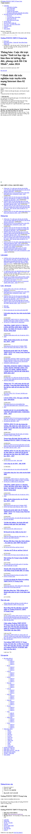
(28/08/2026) (18, 221)
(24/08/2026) (7, 226)
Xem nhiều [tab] (6, 307)
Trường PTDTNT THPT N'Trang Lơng (14, 38)
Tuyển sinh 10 (7, 21)
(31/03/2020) (7, 318)
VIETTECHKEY (18, 832)
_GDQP (9, 733)
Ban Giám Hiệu (11, 8)
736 (10, 652)
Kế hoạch (9, 15)
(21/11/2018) (7, 597)
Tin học (9, 706)
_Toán (8, 743)
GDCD (9, 671)
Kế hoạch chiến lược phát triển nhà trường (17, 13)
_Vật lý (9, 744)
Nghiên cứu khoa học (9, 747)
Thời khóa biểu (7, 26)
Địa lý (8, 665)
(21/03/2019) (7, 573)
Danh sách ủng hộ (11, 18)
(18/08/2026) (24, 234)
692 (10, 633)
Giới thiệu (6, 5)
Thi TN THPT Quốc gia (10, 23)
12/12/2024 (8, 68)
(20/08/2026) (22, 230)
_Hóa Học (9, 734)
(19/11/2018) (7, 562)
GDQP (9, 677)
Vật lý (8, 723)
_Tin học (9, 741)
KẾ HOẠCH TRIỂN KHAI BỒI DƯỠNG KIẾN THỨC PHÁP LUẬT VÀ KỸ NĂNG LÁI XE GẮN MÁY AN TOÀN (16, 278)
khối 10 (12, 713)
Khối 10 (12, 661)
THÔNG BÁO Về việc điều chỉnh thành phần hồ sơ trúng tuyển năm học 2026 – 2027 (17, 212)
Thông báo (6, 44)
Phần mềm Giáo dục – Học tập (11, 750)
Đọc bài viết (4, 70)
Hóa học (9, 683)
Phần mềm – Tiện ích (9, 749)
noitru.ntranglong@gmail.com (15, 814)
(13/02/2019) (7, 545)
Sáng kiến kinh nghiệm (9, 752)
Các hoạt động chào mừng (13, 17)
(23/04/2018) (7, 357)
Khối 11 (12, 662)
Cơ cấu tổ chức (11, 10)
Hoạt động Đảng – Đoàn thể (11, 42)
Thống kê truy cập (7, 784)
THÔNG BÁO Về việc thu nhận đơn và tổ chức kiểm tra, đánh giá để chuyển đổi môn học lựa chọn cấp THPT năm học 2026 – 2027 (17, 203)
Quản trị (3, 68)
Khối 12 (12, 664)
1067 (18, 68)
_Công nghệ (10, 746)
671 (10, 614)
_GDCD (9, 731)
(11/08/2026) (7, 466)
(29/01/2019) (7, 584)
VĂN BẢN (4, 255)
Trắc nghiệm (7, 28)
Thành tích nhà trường (12, 11)
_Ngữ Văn (9, 737)
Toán (8, 711)
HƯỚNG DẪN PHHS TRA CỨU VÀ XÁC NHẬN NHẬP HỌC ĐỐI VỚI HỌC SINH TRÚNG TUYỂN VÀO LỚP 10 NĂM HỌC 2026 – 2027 (17, 250)
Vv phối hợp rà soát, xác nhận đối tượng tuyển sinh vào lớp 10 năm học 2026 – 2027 (17, 271)
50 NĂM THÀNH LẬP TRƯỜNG (13, 14)
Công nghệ (10, 660)
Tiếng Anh (9, 717)
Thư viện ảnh (5, 600)
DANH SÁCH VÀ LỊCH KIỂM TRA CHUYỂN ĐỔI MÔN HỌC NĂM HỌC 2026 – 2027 (16, 193)
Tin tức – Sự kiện (8, 822)
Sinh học (9, 700)
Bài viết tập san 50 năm (13, 20)
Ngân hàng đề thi (8, 729)
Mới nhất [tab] (6, 306)
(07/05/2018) (7, 553)
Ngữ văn (9, 694)
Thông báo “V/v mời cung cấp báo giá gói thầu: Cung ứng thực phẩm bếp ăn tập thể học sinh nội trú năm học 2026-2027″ (17, 190)
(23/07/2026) (7, 240)
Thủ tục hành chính (9, 825)
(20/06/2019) (7, 344)
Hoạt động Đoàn (23, 42)
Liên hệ (6, 27)
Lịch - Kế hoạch (6, 286)
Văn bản (6, 824)
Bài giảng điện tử (8, 658)
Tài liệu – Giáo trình (9, 753)
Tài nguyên (4, 655)
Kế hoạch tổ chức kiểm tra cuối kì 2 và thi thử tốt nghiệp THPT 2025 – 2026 (16, 282)
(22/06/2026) (11, 252)
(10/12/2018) (7, 535)
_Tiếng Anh (10, 740)
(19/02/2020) (7, 333)
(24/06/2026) (24, 243)
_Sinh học (9, 739)
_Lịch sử (9, 736)
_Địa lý (9, 730)
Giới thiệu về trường (12, 7)
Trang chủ (6, 41)
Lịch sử (9, 688)
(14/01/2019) (7, 527)
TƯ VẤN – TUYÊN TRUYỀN (12, 24)
